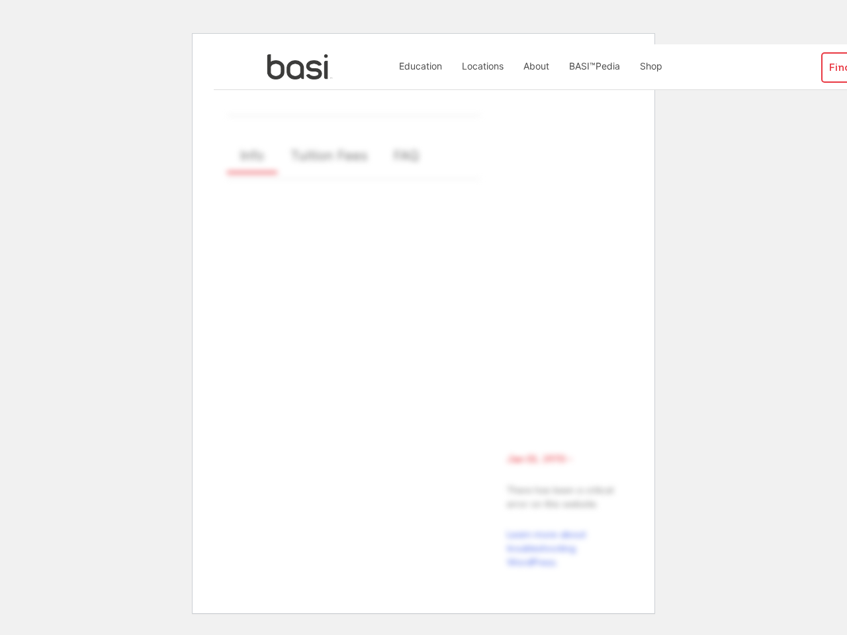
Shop (651, 66)
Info (252, 156)
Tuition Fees (328, 156)
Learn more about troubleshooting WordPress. (546, 548)
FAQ (406, 156)
